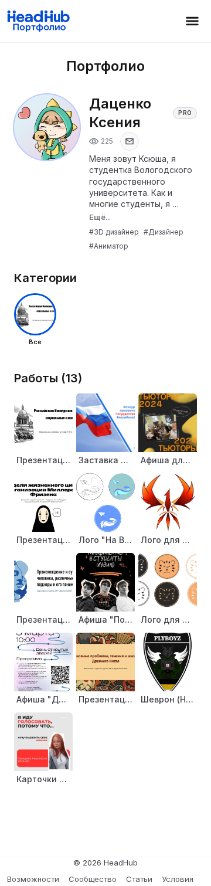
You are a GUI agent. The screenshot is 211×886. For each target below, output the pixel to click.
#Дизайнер (163, 232)
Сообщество (93, 879)
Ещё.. (99, 217)
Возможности (33, 879)
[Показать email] (129, 141)
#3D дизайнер (114, 232)
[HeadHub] (38, 21)
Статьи (139, 879)
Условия (177, 879)
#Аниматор (108, 246)
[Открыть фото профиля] (47, 127)
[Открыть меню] (192, 21)
